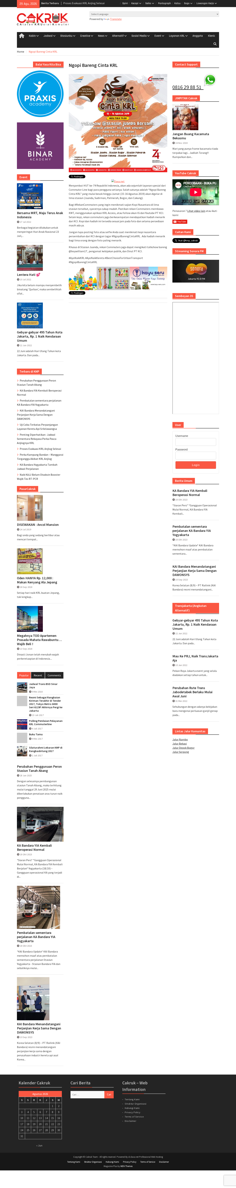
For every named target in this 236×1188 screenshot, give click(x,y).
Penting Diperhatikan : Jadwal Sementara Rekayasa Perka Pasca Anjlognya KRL (36, 439)
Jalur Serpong (180, 752)
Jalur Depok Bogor (183, 747)
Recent (38, 675)
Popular (24, 675)
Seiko (148, 3)
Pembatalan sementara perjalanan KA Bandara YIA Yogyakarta (191, 530)
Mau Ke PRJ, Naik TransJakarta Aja (195, 658)
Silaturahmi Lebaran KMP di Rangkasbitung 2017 (45, 749)
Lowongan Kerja (205, 3)
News (101, 36)
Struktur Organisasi (136, 1103)
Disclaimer (130, 1120)
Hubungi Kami (132, 1108)
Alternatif (118, 36)
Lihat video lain (196, 211)
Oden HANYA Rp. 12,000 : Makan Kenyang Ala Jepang (37, 580)
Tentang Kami (132, 1099)
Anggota (197, 36)
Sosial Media (139, 36)
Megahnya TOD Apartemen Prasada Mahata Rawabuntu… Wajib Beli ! (39, 640)
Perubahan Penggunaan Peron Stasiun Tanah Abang (39, 768)
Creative (85, 36)
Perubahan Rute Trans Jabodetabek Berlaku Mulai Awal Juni (192, 692)
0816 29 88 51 (188, 87)
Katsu (177, 3)
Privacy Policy (132, 1112)
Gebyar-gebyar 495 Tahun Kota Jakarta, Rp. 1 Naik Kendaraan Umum (195, 624)
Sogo (187, 3)
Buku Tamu (36, 734)
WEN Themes (126, 1166)
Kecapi (134, 3)
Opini (125, 3)
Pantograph (164, 3)
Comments (54, 675)
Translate (116, 19)
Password (181, 449)
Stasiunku (66, 36)
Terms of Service (134, 1116)
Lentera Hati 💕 (28, 275)
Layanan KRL (177, 36)
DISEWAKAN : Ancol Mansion (38, 525)
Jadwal (48, 36)
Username (181, 435)
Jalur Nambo (180, 739)
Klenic (211, 36)
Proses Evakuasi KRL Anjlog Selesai (40, 448)
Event (157, 36)
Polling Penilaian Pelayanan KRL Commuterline (46, 722)
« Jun (39, 1145)
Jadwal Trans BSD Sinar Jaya (43, 685)
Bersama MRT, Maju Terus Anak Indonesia (40, 215)
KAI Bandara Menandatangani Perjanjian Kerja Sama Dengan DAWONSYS (194, 570)
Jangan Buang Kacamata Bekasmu (190, 136)
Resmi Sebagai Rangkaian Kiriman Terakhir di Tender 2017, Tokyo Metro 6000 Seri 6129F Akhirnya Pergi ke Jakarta (45, 704)
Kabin (32, 36)
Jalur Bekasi (179, 743)
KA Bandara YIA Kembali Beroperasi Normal (189, 493)
